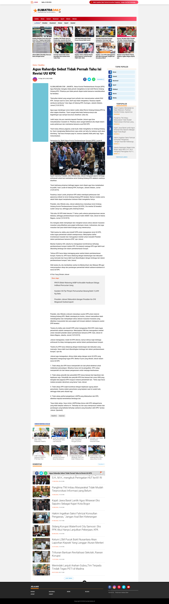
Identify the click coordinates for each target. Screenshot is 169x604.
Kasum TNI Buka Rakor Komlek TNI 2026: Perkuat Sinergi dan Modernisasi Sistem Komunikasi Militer (126, 40)
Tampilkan (100, 464)
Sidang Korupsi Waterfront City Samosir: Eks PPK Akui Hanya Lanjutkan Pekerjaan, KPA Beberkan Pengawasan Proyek (115, 2)
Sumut (49, 19)
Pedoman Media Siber (121, 592)
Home (36, 2)
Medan (74, 19)
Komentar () (100, 79)
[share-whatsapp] (93, 79)
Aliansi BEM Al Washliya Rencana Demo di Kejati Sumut (41, 55)
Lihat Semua (68, 578)
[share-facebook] (85, 79)
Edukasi (115, 89)
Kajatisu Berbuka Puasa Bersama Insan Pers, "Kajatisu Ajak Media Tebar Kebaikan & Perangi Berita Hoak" (41, 40)
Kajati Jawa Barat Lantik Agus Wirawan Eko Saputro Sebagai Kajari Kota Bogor (76, 502)
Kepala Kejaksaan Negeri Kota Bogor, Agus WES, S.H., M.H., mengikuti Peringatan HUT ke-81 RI (78, 476)
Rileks (115, 98)
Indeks (37, 19)
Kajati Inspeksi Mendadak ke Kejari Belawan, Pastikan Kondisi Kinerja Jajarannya (124, 110)
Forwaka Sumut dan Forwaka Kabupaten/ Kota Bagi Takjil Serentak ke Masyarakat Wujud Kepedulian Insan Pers (104, 40)
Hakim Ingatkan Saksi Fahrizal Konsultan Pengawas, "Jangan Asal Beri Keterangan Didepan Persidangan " (74, 517)
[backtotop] (84, 582)
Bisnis (68, 19)
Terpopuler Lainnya (121, 157)
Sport (62, 19)
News (42, 19)
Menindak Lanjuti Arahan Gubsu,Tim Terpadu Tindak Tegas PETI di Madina (76, 567)
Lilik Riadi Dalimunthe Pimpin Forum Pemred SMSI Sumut (83, 39)
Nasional (55, 19)
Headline (41, 65)
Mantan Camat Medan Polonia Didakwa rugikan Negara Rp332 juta (126, 56)
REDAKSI (111, 592)
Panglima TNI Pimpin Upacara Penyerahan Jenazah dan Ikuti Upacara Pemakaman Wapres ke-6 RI (63, 40)
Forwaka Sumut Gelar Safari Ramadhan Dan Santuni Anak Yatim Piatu (62, 56)
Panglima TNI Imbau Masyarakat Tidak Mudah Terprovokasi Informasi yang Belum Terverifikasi (77, 491)
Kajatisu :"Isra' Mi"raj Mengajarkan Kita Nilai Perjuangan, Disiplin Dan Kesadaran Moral (105, 56)
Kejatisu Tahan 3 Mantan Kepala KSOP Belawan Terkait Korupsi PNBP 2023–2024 (84, 56)
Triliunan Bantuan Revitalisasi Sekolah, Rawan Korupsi (77, 554)
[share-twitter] (89, 79)
